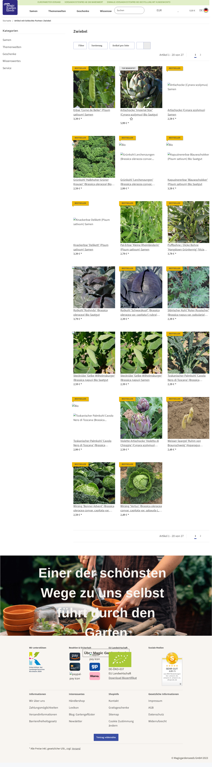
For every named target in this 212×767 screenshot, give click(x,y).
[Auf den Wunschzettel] (109, 72)
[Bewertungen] (126, 119)
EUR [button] (159, 10)
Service (7, 68)
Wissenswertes (12, 61)
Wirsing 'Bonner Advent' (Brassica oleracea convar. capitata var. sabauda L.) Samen (93, 508)
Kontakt (114, 701)
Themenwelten (12, 47)
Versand (76, 748)
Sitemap (114, 714)
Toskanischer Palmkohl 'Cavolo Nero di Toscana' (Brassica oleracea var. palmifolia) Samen (187, 378)
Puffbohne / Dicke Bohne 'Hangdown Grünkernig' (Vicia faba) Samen (186, 247)
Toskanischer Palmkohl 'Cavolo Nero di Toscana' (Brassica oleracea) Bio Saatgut (92, 443)
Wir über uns (37, 701)
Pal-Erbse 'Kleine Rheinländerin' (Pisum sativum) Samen (139, 247)
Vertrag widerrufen (106, 737)
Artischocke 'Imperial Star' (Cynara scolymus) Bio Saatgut (139, 112)
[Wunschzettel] (178, 10)
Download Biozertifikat (123, 678)
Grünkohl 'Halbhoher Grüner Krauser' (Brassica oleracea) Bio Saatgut (92, 182)
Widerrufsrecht (157, 721)
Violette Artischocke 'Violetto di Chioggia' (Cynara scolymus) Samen (139, 443)
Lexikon (74, 708)
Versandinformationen (43, 714)
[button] (171, 10)
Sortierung (96, 45)
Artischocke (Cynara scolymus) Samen (186, 112)
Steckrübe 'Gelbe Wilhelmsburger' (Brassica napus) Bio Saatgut (94, 378)
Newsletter (75, 721)
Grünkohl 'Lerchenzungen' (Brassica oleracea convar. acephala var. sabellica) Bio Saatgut (136, 182)
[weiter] (206, 55)
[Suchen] (147, 10)
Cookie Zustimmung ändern (121, 723)
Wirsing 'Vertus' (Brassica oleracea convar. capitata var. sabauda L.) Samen (141, 508)
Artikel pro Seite (120, 45)
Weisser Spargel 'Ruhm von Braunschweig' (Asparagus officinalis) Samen (184, 443)
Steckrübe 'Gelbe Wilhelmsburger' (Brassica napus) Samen (141, 378)
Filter (81, 45)
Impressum (155, 701)
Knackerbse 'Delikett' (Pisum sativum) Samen (90, 247)
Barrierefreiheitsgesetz (43, 721)
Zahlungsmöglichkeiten (43, 708)
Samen (7, 40)
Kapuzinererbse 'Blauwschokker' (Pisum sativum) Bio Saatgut (188, 182)
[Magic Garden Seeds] (10, 10)
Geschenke (9, 54)
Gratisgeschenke (119, 708)
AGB (151, 708)
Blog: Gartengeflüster (82, 714)
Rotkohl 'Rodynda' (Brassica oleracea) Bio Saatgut (90, 312)
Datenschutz (156, 714)
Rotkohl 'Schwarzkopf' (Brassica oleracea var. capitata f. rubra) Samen (140, 312)
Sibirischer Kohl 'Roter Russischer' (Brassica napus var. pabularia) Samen (188, 312)
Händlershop (77, 701)
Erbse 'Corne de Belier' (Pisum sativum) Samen (91, 112)
